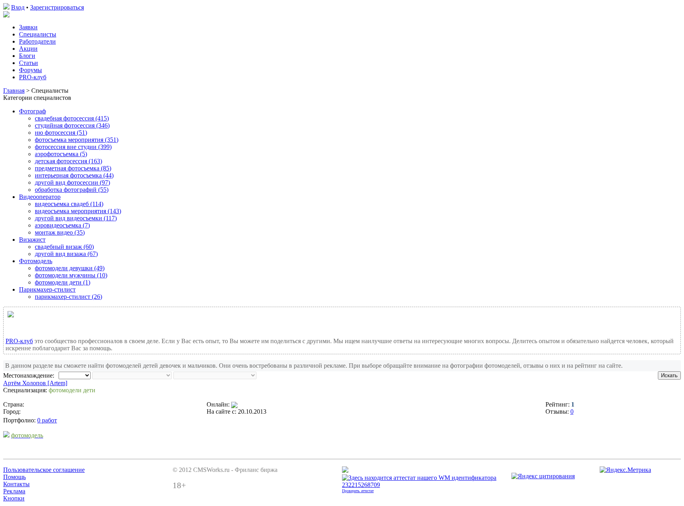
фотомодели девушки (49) (69, 268)
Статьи (28, 62)
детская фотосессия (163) (68, 161)
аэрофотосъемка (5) (61, 154)
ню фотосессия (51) (61, 132)
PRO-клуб (32, 77)
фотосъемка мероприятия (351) (76, 139)
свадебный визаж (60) (64, 246)
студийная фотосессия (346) (72, 125)
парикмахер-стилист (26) (68, 296)
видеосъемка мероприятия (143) (78, 211)
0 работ (47, 420)
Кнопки (14, 498)
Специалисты (37, 34)
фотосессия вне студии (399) (73, 146)
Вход (18, 7)
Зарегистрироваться (57, 7)
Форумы (30, 70)
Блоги (27, 55)
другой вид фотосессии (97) (72, 182)
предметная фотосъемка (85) (73, 168)
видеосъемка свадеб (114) (69, 203)
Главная (14, 90)
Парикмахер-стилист (47, 289)
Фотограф (32, 111)
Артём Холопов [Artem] (35, 383)
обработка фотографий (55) (71, 189)
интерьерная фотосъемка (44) (74, 175)
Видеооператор (40, 196)
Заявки (28, 27)
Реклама (14, 491)
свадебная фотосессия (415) (72, 118)
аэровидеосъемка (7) (62, 225)
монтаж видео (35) (60, 232)
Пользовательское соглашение (44, 469)
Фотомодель (35, 261)
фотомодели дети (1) (62, 282)
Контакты (16, 484)
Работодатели (37, 41)
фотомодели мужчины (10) (71, 275)
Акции (28, 48)
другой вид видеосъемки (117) (76, 218)
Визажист (32, 239)
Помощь (14, 477)
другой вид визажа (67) (66, 253)
